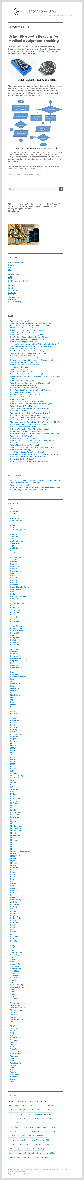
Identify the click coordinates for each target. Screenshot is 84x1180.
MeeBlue (13, 838)
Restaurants (14, 923)
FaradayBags (15, 684)
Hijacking (13, 730)
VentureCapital (15, 1047)
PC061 (12, 886)
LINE (12, 805)
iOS (11, 785)
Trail (12, 1022)
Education (12, 299)
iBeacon (13, 755)
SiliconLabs (14, 966)
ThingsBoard (15, 1005)
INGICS (13, 780)
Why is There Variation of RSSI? (22, 332)
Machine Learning (14, 274)
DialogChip (14, 638)
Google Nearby (15, 720)
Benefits (11, 265)
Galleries (13, 709)
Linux (12, 808)
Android (13, 532)
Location (13, 810)
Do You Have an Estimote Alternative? (24, 388)
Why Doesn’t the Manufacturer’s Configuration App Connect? (32, 440)
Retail (12, 925)
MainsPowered (15, 828)
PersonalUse (15, 888)
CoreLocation (15, 624)
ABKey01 (13, 513)
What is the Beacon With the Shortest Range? (27, 401)
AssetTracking (15, 557)
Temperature (14, 999)
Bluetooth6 (14, 585)
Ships (12, 962)
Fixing (12, 693)
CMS (12, 605)
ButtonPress (14, 598)
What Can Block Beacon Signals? (22, 381)
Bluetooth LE (15, 580)
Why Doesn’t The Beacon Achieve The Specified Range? (31, 346)
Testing (13, 1001)
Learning (13, 801)
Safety (12, 946)
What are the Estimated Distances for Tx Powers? (28, 339)
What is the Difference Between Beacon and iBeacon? (30, 413)
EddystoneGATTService (19, 661)
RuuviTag (13, 941)
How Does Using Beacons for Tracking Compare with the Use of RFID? (36, 454)
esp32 (12, 670)
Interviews (14, 782)
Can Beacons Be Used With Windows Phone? (27, 452)
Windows (13, 1072)
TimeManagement (16, 1010)
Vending (13, 1044)
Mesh (10, 279)
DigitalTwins (14, 642)
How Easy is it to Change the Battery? (24, 438)
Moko (12, 849)
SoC (12, 982)
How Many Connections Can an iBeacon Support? (28, 351)
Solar (12, 989)
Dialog (12, 635)
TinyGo (13, 1012)
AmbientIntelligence (17, 530)
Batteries (13, 562)
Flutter (12, 697)
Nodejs (13, 874)
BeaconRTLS (15, 566)
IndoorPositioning (16, 776)
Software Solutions (17, 987)
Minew (12, 847)
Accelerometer (15, 516)
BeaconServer (15, 571)
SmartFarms (14, 973)
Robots (13, 927)
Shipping (13, 959)
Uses (10, 267)
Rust (12, 939)
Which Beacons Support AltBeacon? (23, 342)
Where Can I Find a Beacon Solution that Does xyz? (29, 443)
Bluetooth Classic (16, 578)
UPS (12, 1033)
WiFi (12, 1067)
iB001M (13, 746)
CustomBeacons (16, 626)
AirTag (12, 525)
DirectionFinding (16, 644)
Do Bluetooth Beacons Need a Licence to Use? (27, 392)
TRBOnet (13, 1026)
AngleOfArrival (15, 534)
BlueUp (13, 592)
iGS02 (12, 764)
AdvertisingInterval (17, 520)
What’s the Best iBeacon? (19, 321)
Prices (12, 897)
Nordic (12, 879)
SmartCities (14, 971)
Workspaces (14, 1077)
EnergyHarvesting (16, 667)
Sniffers (13, 980)
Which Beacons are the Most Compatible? (25, 365)
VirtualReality (15, 1049)
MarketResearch (16, 835)
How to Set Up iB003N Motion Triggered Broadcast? (29, 457)
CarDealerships (16, 601)
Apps (10, 276)
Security (13, 950)
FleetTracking (15, 695)
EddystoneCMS (16, 658)
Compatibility (15, 608)
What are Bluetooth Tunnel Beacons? (23, 406)
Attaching (13, 559)
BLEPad (13, 575)
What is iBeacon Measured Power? (23, 385)
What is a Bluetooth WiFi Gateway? (23, 348)
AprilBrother (14, 548)
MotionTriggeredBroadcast (20, 851)
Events (12, 672)
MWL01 (13, 865)
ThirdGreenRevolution (18, 1008)
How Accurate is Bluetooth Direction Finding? (26, 431)
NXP (12, 881)
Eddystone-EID (15, 654)
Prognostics (14, 904)
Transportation (13, 297)
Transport (13, 1024)
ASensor (13, 555)
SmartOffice (14, 978)
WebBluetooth (15, 1063)
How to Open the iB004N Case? (22, 459)
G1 (11, 707)
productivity (14, 902)
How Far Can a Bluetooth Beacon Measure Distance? (29, 337)
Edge (12, 663)
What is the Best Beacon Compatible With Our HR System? (31, 404)
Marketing (11, 286)
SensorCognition (16, 955)
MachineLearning (16, 826)
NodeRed (13, 877)
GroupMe (13, 723)
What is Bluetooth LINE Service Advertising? (26, 374)
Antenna (13, 539)
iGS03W (13, 769)
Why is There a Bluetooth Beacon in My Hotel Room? (29, 408)
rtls (11, 934)
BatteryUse (14, 564)
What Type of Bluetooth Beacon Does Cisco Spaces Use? (31, 323)
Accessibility (14, 518)
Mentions (13, 840)
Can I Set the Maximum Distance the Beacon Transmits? (30, 325)
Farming (13, 686)
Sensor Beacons (16, 953)
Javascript (14, 789)
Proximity (13, 907)
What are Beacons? (15, 263)
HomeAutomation (16, 734)
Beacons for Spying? (18, 399)
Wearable (13, 1061)
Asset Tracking (13, 272)
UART (12, 1031)
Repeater (13, 920)
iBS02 (12, 759)
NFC (12, 870)
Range (12, 913)
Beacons (13, 569)
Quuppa (13, 911)
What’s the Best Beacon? (19, 369)
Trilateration (14, 1028)
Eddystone (14, 651)
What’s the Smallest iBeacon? (21, 436)
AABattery (14, 511)
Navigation (14, 867)
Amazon (13, 527)
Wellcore (13, 1065)
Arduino (13, 553)
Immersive (14, 773)
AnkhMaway (14, 536)
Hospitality (12, 292)
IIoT (11, 771)
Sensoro (13, 957)
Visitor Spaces (13, 295)
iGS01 (12, 762)
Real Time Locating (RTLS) (18, 281)
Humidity (13, 741)
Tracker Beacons (16, 1019)
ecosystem (14, 649)
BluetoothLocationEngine (19, 587)
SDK (12, 948)
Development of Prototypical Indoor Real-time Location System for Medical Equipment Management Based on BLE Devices (34, 51)
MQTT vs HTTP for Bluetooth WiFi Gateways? (27, 328)
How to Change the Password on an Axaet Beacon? (29, 461)
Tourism (13, 1017)
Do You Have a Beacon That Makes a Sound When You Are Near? (34, 434)
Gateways (14, 713)
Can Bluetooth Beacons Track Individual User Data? (29, 420)
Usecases (14, 1040)
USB (12, 1035)
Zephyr (12, 1081)
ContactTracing (15, 617)
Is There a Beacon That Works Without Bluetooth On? (29, 429)
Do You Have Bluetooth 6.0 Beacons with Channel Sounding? (32, 360)
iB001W (13, 748)
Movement (14, 858)
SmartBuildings (16, 969)
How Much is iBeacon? (18, 411)
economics (14, 647)
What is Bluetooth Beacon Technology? (24, 445)
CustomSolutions (16, 631)
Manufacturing (15, 831)
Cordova (13, 619)
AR (11, 550)
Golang (13, 718)
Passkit (13, 884)
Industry (11, 288)
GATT (12, 716)
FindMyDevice (15, 688)
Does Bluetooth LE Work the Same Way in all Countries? (31, 390)
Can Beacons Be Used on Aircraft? (23, 355)
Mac (11, 824)
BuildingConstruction (18, 596)
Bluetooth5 (14, 582)
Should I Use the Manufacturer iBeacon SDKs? (27, 330)
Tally (12, 996)
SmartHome (14, 976)
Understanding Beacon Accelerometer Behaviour (28, 490)
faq (11, 681)
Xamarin (13, 1079)
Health (12, 725)
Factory (13, 679)
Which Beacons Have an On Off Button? (24, 362)
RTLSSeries (14, 936)
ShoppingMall (15, 964)
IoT (9, 269)
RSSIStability (15, 932)
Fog (11, 700)
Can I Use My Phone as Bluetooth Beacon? (26, 415)
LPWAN (13, 821)
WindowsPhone (16, 1074)
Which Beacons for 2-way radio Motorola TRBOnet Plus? (31, 353)
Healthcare (27, 174)
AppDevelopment (16, 541)
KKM (12, 796)
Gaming (13, 711)
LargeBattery (15, 799)
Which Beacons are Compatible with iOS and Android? (30, 383)
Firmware (13, 690)
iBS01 (12, 757)
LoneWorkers (15, 815)
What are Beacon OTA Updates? (22, 371)
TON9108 (14, 1015)
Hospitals (39, 174)
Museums (13, 863)
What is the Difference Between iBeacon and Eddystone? (31, 417)
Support (13, 994)
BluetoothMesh (15, 589)
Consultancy (14, 615)
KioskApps (14, 792)
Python (12, 909)
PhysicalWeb (15, 890)
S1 (11, 943)
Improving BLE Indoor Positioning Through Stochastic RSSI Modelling (35, 480)
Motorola (13, 854)
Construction (15, 612)
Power (12, 895)
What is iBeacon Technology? (21, 450)
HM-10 (33, 174)
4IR (11, 509)
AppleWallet (14, 543)
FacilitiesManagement (18, 677)
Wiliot (12, 1070)
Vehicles (13, 1042)
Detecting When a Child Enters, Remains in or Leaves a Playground (35, 487)
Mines (12, 844)
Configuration (15, 610)
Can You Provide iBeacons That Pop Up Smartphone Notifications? (34, 344)
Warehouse (14, 1056)
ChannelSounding (17, 603)
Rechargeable (15, 918)
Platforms (13, 893)
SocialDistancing (16, 985)
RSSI (12, 930)
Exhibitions (14, 674)
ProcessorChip (15, 900)
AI (11, 523)
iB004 (12, 753)
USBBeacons (15, 1038)
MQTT (12, 861)
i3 (11, 743)
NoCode (13, 872)
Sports (12, 992)
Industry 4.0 (14, 778)
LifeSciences (15, 803)
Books (12, 594)
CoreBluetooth (15, 621)
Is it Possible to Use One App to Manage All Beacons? (30, 335)
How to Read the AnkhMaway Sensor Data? (26, 427)
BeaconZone (15, 573)
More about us (13, 211)
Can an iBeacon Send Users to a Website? (25, 394)
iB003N (13, 750)
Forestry (13, 702)
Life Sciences (13, 290)
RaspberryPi (14, 916)
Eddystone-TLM (16, 656)
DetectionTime (15, 633)
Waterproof (14, 1058)
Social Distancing (14, 302)
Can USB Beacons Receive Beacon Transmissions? (29, 358)
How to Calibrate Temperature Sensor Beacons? (27, 397)
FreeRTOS (14, 704)
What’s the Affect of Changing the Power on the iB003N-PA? (32, 447)
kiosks (12, 794)
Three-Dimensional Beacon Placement (24, 483)
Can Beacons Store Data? (19, 367)
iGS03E (13, 766)
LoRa (12, 819)
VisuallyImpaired (16, 1054)
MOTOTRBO (15, 856)
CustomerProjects (16, 628)
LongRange (14, 817)
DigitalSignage (15, 640)
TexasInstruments (16, 1003)
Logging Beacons (16, 812)
